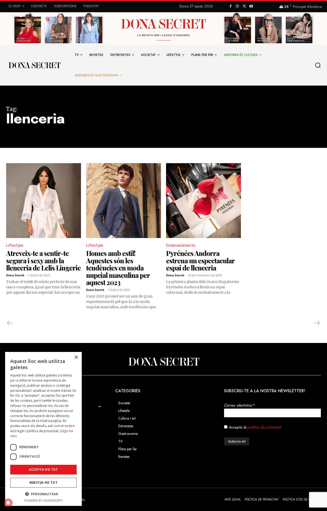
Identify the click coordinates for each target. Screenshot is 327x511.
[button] (319, 65)
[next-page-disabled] (317, 323)
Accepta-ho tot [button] (43, 469)
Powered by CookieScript (43, 500)
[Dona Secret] (163, 361)
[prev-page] (10, 323)
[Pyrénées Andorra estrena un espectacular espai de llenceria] (203, 200)
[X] (244, 6)
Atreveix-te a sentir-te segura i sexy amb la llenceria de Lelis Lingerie (43, 260)
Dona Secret (15, 275)
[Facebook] (230, 6)
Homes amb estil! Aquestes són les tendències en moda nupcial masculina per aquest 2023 (118, 268)
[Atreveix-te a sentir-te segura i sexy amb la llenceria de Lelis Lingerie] (43, 200)
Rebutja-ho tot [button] (43, 482)
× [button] (76, 357)
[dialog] (43, 429)
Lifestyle (14, 245)
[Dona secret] (34, 65)
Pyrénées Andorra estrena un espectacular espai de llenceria (200, 260)
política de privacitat (264, 427)
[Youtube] (251, 6)
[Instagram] (237, 6)
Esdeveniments (180, 245)
